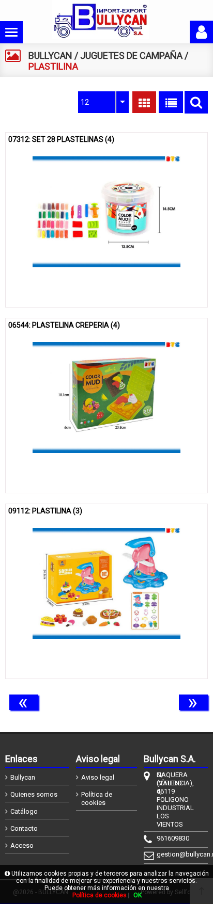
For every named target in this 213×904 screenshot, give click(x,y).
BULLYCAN (50, 55)
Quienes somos (33, 794)
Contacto (24, 828)
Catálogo (24, 811)
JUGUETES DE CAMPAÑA (131, 55)
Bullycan (22, 777)
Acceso (22, 845)
